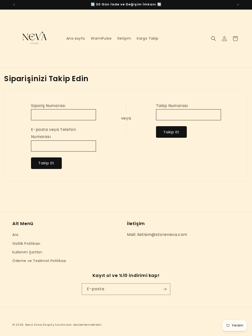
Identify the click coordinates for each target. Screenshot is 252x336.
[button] (213, 38)
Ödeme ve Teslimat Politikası (39, 260)
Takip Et (46, 163)
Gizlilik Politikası (26, 243)
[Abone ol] (164, 289)
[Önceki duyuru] (14, 4)
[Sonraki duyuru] (238, 4)
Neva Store (33, 325)
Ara (15, 234)
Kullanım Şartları (27, 252)
